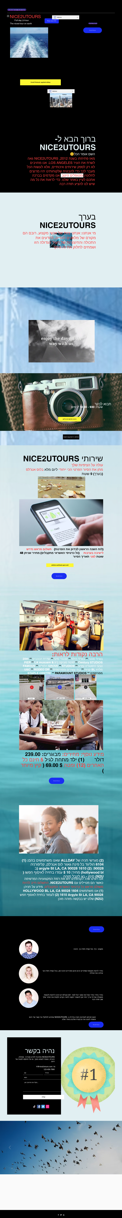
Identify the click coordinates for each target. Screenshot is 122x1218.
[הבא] (112, 1147)
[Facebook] (38, 1106)
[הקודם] (10, 1147)
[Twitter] (43, 1106)
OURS (34, 16)
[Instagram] (47, 1106)
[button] (46, 56)
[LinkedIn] (64, 1215)
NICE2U (18, 16)
